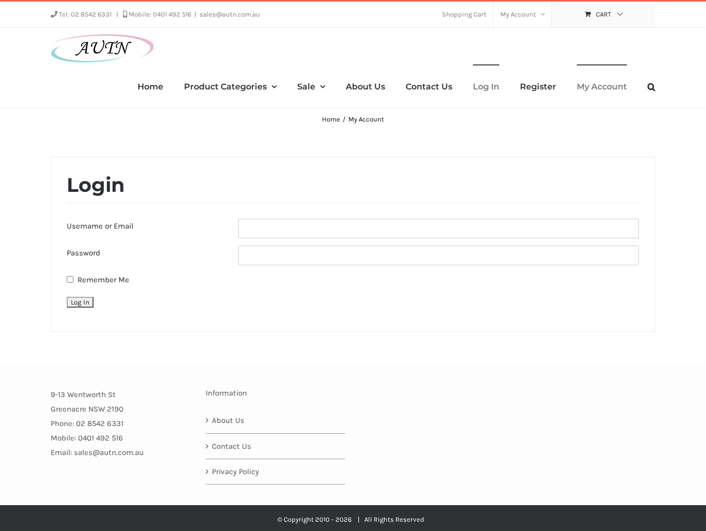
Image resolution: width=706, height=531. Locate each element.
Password (83, 252)
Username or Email (100, 226)
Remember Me (103, 279)
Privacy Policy (235, 471)
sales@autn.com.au (229, 14)
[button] (651, 86)
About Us (228, 420)
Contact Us (231, 446)
